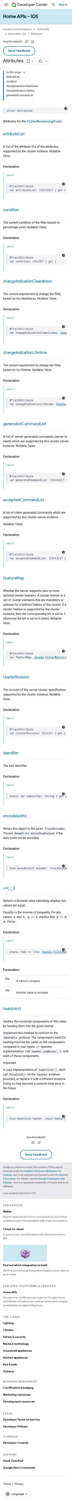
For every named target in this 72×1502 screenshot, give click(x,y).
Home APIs (43, 29)
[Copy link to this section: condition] (23, 210)
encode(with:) (15, 816)
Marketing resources (17, 1394)
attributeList (14, 134)
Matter (7, 1211)
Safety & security (14, 1337)
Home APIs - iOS (20, 16)
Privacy (19, 1484)
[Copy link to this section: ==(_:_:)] (19, 888)
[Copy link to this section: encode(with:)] (30, 816)
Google (65, 333)
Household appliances (17, 1350)
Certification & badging (18, 1387)
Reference (36, 33)
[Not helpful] (32, 41)
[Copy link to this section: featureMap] (28, 578)
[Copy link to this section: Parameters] (23, 970)
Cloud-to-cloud (13, 1229)
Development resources (19, 1401)
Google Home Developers (17, 29)
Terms (7, 1484)
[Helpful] (27, 41)
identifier (11, 753)
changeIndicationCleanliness (27, 281)
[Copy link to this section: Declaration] (23, 166)
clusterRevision (16, 677)
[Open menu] (6, 4)
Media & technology (16, 1343)
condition (11, 210)
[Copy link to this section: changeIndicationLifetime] (51, 353)
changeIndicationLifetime (25, 352)
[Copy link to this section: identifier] (22, 753)
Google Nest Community (19, 1467)
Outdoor (8, 1371)
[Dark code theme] (66, 108)
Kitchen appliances (15, 1357)
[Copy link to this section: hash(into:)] (24, 1009)
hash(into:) (12, 1008)
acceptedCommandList (23, 500)
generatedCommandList (24, 424)
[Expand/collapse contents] (24, 72)
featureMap (13, 578)
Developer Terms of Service (21, 1419)
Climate (8, 1330)
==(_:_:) (9, 888)
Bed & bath (10, 1364)
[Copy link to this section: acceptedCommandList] (48, 500)
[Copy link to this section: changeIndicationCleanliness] (56, 281)
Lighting (8, 1323)
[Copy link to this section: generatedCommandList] (50, 424)
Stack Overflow (13, 1460)
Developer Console (15, 1442)
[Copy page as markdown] (40, 61)
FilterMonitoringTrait (44, 121)
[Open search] (53, 4)
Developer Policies (15, 1426)
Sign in (63, 4)
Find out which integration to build (25, 1265)
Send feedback (19, 51)
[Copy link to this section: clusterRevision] (33, 677)
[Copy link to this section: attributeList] (28, 134)
